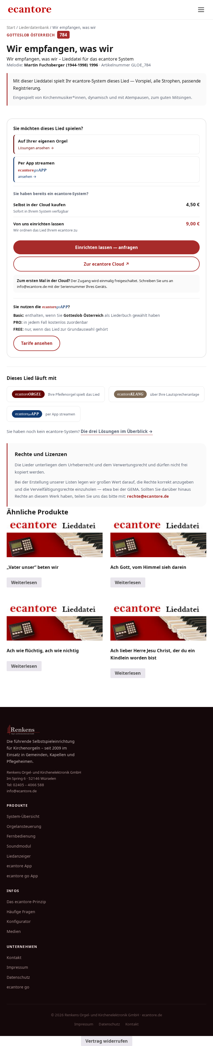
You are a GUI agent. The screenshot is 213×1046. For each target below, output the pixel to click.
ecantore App (19, 865)
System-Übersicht (23, 816)
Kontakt (14, 957)
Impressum (17, 967)
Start (11, 27)
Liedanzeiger (19, 856)
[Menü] (201, 10)
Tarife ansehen (36, 343)
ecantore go (18, 987)
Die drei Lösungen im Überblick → (117, 431)
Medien (14, 931)
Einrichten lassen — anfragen (106, 247)
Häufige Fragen (21, 911)
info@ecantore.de (32, 286)
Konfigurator (19, 921)
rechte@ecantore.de (148, 496)
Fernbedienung (21, 836)
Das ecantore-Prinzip (26, 901)
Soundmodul (19, 846)
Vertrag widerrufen (106, 1041)
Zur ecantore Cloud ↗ (107, 264)
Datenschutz (18, 977)
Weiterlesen (24, 582)
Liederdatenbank (34, 27)
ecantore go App (22, 875)
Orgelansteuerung (24, 826)
